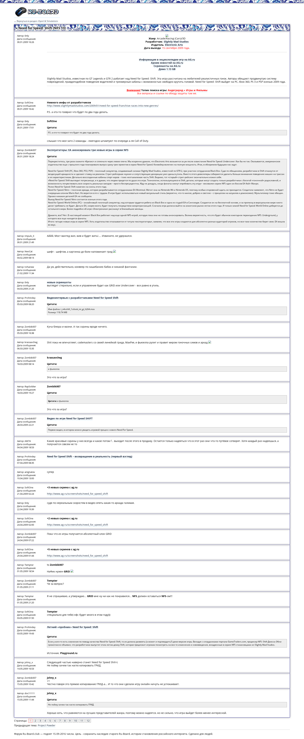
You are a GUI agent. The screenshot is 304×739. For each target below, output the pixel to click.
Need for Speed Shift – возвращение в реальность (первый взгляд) (89, 456)
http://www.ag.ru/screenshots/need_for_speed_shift (77, 493)
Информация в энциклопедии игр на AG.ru (167, 59)
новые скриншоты (59, 282)
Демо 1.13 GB (167, 69)
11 (81, 720)
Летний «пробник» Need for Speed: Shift (72, 627)
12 (88, 720)
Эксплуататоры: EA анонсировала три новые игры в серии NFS (87, 150)
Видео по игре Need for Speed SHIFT (70, 418)
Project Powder (46, 725)
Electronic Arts (174, 44)
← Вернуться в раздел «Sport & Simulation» (36, 21)
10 (75, 720)
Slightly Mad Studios (176, 41)
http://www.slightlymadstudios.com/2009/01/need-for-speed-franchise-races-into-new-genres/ (103, 105)
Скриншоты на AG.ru (167, 66)
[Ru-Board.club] (37, 16)
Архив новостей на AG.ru (167, 62)
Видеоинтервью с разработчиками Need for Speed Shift (82, 297)
